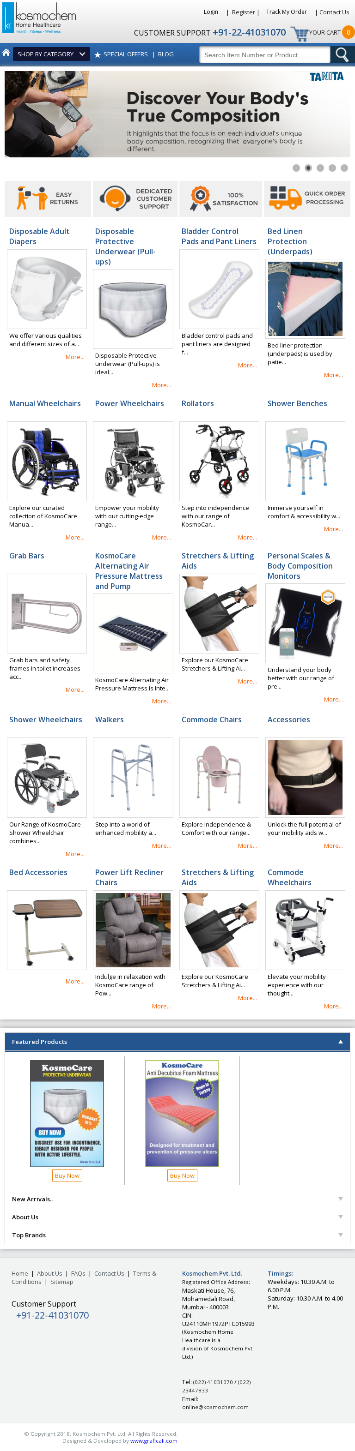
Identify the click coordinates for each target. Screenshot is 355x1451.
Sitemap (61, 1281)
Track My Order (287, 12)
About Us (49, 1273)
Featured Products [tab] (39, 1041)
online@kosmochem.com (215, 1406)
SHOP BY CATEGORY (47, 54)
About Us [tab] (25, 1217)
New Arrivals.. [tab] (32, 1199)
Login (212, 12)
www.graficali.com (154, 1440)
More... (75, 357)
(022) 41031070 (213, 1382)
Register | (246, 12)
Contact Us (334, 12)
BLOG (166, 54)
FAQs (78, 1273)
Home (20, 1273)
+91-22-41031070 (249, 32)
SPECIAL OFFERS (126, 54)
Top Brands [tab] (29, 1235)
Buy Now (67, 1175)
